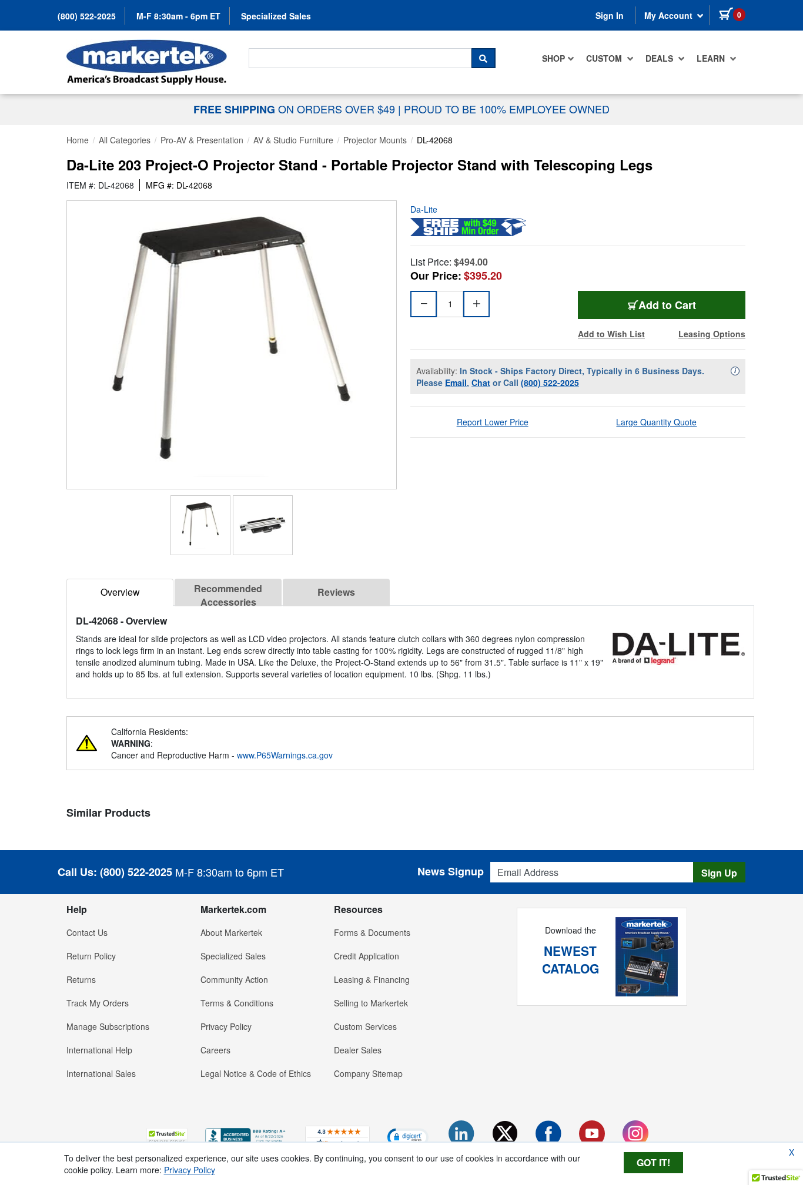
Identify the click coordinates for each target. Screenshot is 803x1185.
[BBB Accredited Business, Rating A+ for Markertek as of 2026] (246, 1135)
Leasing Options (711, 334)
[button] (167, 1136)
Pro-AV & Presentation (201, 140)
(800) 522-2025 (87, 16)
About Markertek (231, 932)
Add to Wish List (611, 334)
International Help (99, 1050)
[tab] (119, 592)
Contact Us (87, 932)
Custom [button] (605, 58)
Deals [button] (660, 58)
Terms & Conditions (236, 1003)
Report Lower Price (492, 422)
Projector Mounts (375, 140)
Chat (480, 382)
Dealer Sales (358, 1050)
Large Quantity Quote (656, 422)
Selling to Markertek (371, 1003)
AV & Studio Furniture (293, 140)
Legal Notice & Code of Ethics (255, 1073)
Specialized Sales (276, 16)
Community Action (234, 979)
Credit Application (366, 956)
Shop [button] (553, 58)
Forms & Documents (372, 932)
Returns (81, 979)
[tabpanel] (410, 647)
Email (456, 382)
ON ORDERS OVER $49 (295, 108)
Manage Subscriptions (107, 1026)
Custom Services (365, 1026)
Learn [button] (712, 58)
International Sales (101, 1073)
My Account (669, 15)
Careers (215, 1050)
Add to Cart (667, 305)
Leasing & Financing (372, 979)
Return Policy (91, 956)
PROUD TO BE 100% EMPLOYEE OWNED (507, 108)
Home (77, 140)
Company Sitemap (368, 1073)
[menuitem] (558, 58)
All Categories (124, 140)
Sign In (609, 15)
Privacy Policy (226, 1026)
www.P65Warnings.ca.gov (285, 755)
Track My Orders (97, 1003)
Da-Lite (423, 209)
